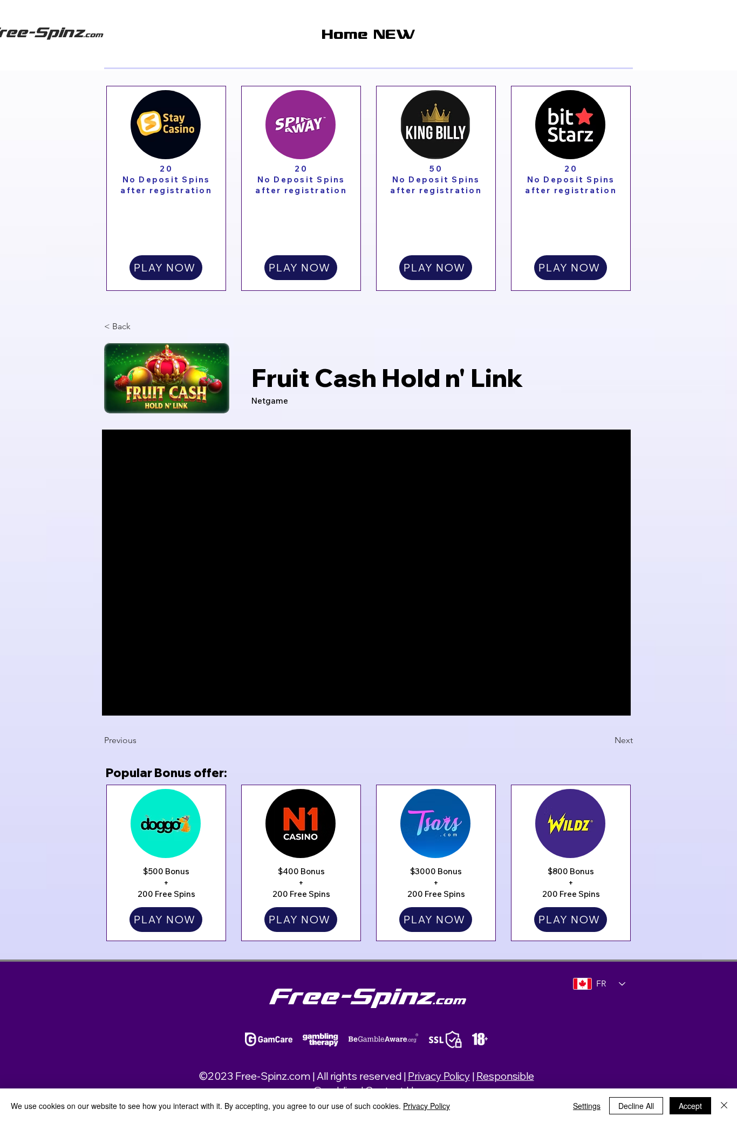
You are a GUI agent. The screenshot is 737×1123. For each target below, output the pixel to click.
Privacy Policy (439, 1076)
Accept (690, 1105)
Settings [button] (586, 1105)
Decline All (636, 1105)
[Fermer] (724, 1105)
